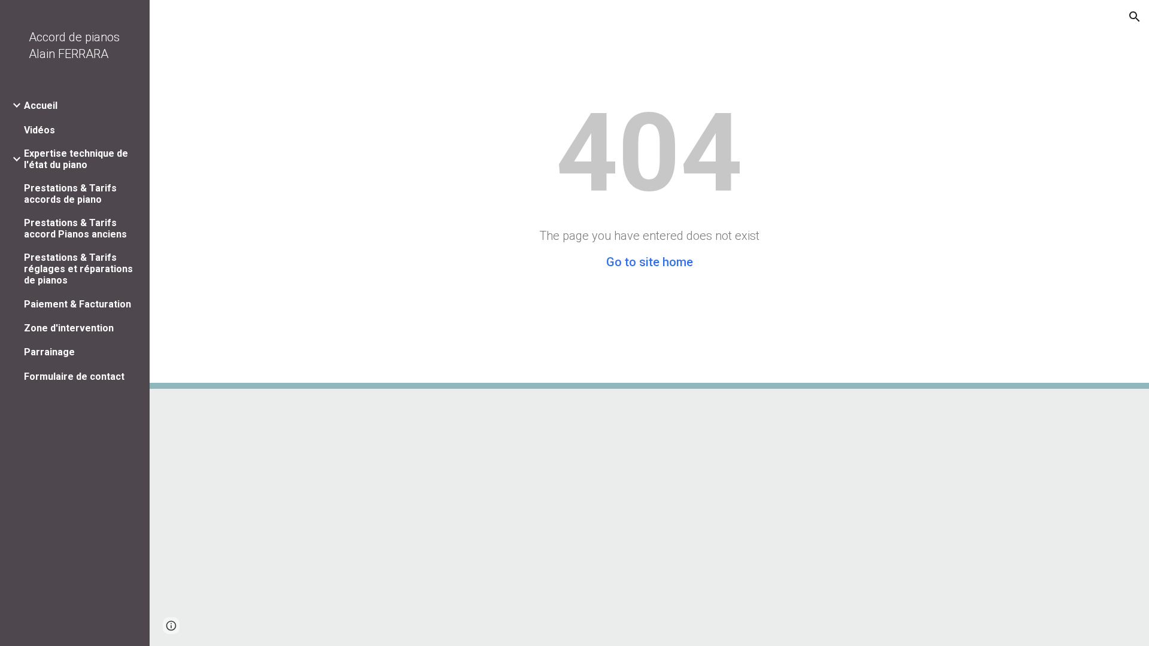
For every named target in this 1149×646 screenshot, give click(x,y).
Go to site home (649, 262)
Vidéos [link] (39, 130)
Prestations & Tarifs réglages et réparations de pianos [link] (78, 269)
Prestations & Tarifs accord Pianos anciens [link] (75, 228)
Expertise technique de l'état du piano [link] (76, 159)
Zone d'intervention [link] (69, 328)
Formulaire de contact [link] (74, 376)
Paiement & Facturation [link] (77, 304)
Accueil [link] (40, 105)
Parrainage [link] (49, 352)
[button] (1134, 16)
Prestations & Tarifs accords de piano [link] (70, 193)
